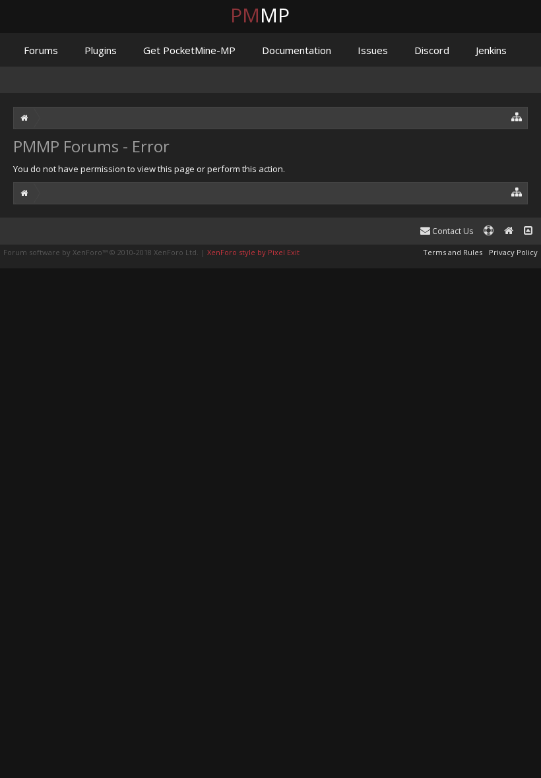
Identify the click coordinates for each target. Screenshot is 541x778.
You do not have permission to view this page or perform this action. (149, 169)
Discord (431, 50)
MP (270, 14)
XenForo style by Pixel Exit (253, 252)
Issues (373, 50)
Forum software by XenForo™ (101, 252)
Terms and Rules (452, 252)
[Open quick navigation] (517, 116)
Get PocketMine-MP (189, 50)
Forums (41, 50)
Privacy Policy (513, 252)
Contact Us (451, 231)
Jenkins (491, 50)
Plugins (100, 50)
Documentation (296, 50)
